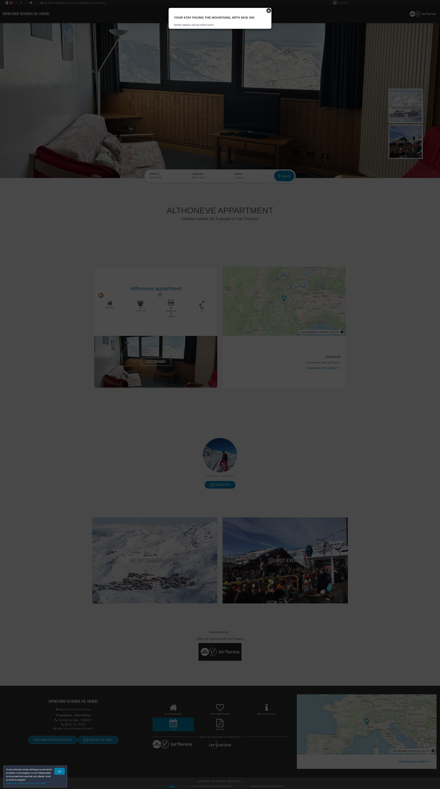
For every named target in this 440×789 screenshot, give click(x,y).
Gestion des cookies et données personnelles (26, 783)
